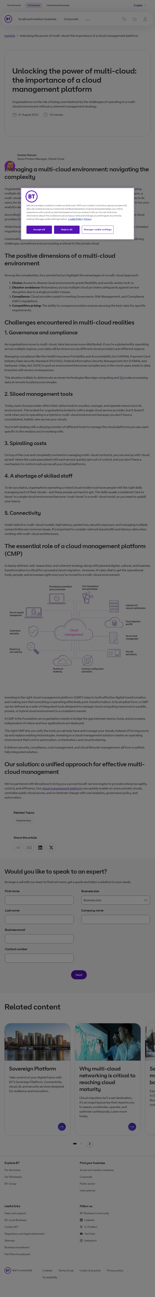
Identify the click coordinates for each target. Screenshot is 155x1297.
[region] (77, 214)
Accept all (39, 229)
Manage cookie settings (98, 229)
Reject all (67, 229)
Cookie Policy (75, 219)
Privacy (87, 219)
